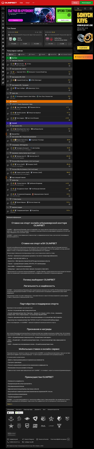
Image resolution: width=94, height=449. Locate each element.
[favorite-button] (35, 32)
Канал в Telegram (29, 439)
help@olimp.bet (14, 439)
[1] (34, 23)
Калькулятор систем (53, 409)
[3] (40, 23)
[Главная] (9, 3)
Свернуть (9, 404)
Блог (44, 409)
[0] (31, 23)
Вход (75, 3)
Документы (38, 409)
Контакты (18, 409)
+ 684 (40, 32)
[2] (37, 23)
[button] (3, 13)
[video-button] (69, 166)
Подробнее (83, 48)
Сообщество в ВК (29, 442)
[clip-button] (8, 65)
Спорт (28, 3)
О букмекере (10, 409)
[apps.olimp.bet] (10, 412)
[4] (43, 23)
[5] (46, 23)
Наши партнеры (28, 409)
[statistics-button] (37, 32)
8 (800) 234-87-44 (15, 442)
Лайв (21, 3)
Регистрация (86, 3)
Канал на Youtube (43, 439)
